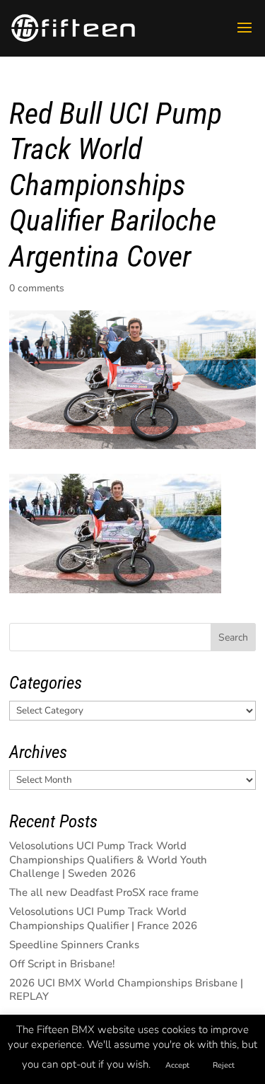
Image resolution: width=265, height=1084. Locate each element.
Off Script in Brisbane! (62, 964)
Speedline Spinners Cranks (74, 945)
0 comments (36, 288)
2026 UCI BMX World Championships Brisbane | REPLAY (126, 990)
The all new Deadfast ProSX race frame (104, 892)
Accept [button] (177, 1065)
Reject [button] (224, 1065)
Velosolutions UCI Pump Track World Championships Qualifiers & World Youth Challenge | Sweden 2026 (108, 859)
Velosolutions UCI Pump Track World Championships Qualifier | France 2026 (103, 918)
